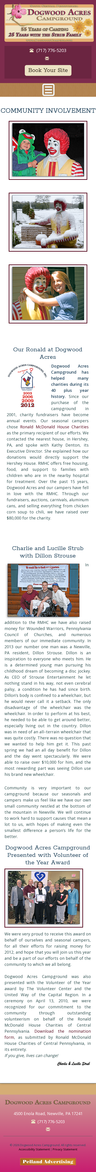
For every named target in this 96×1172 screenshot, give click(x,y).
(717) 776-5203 (51, 50)
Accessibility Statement (34, 1149)
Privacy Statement (65, 1149)
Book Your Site (48, 70)
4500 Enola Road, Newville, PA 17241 (48, 1113)
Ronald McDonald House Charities (54, 426)
